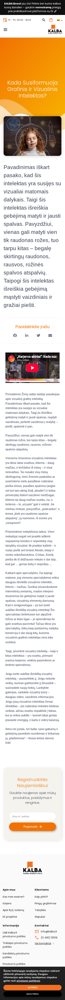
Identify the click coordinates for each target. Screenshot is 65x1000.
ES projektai (10, 917)
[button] (15, 336)
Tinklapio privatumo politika (15, 945)
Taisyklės (40, 910)
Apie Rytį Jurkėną (13, 910)
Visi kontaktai (43, 943)
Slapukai (40, 917)
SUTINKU (32, 987)
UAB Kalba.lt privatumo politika (14, 934)
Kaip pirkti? (41, 897)
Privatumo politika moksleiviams (14, 966)
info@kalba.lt (49, 931)
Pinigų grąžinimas (45, 903)
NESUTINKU (32, 994)
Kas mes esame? (13, 897)
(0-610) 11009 (49, 937)
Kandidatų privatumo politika (16, 955)
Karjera (7, 903)
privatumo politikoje (28, 981)
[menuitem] (59, 20)
